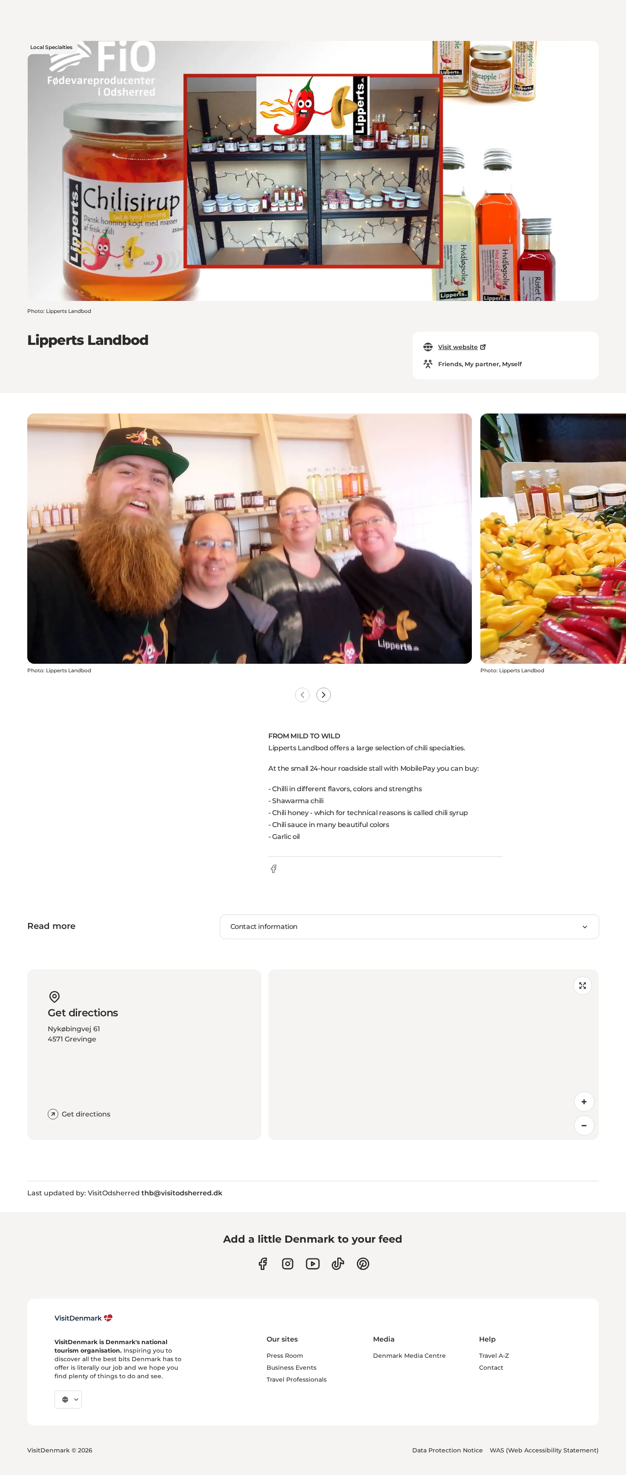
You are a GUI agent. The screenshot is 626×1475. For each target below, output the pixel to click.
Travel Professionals (297, 1379)
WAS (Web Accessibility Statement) (544, 1450)
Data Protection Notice (447, 1450)
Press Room (285, 1355)
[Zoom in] (584, 1101)
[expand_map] (582, 985)
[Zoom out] (584, 1125)
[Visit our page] (287, 1263)
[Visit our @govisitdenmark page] (337, 1263)
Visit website (458, 347)
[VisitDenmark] (84, 1318)
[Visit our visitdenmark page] (312, 1263)
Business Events (291, 1367)
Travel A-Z (494, 1355)
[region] (433, 1054)
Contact (491, 1367)
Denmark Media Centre (409, 1355)
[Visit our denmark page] (262, 1263)
